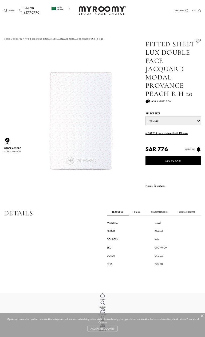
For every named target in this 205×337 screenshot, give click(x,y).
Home (7, 39)
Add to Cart (173, 160)
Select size (152, 113)
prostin (17, 39)
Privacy (190, 319)
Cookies (102, 322)
